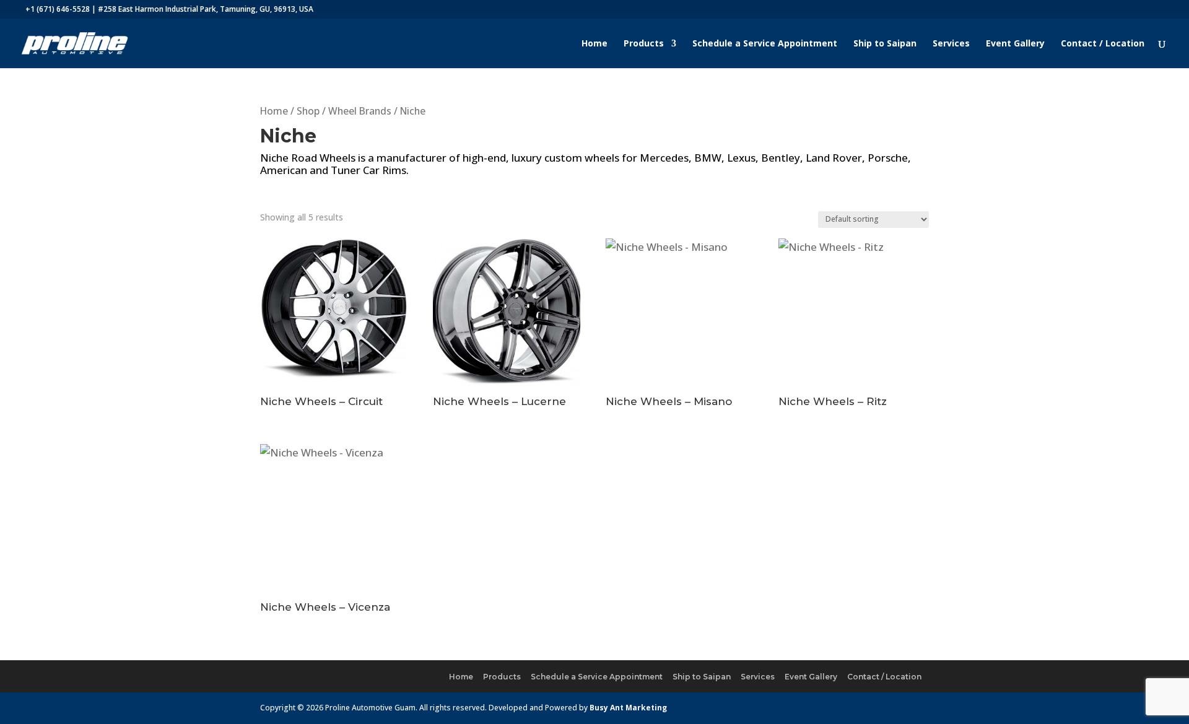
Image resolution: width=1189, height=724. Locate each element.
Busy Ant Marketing (628, 707)
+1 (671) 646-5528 (57, 9)
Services (951, 44)
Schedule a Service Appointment (764, 44)
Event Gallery (1015, 44)
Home (594, 44)
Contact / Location (1102, 44)
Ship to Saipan (885, 44)
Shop (308, 111)
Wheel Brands (359, 111)
